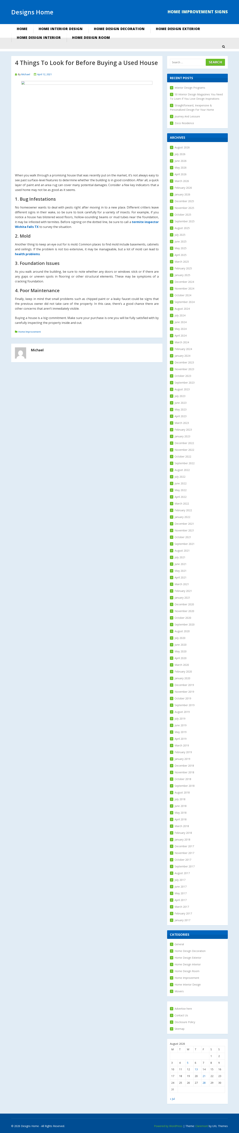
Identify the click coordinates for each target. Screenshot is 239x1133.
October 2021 (183, 537)
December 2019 (184, 685)
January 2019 (182, 759)
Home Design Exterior (178, 29)
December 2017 (184, 846)
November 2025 (184, 208)
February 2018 (183, 833)
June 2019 (181, 725)
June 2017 (181, 886)
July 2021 (180, 557)
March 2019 (182, 745)
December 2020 (184, 604)
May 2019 (181, 732)
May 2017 (181, 893)
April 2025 (181, 255)
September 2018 (185, 786)
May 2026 (181, 167)
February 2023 (183, 429)
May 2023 (181, 409)
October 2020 (183, 618)
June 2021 (181, 564)
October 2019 (183, 698)
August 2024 (182, 308)
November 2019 (184, 691)
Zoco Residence (184, 123)
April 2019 (181, 738)
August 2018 (182, 792)
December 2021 (184, 523)
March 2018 (182, 826)
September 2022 (185, 463)
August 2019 (182, 712)
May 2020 (181, 651)
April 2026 (181, 174)
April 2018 (181, 819)
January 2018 (182, 839)
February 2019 (183, 752)
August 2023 (182, 389)
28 (204, 1082)
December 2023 (184, 362)
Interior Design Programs (190, 87)
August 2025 (182, 228)
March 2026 (182, 181)
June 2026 (181, 161)
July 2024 (180, 315)
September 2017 (185, 866)
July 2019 (180, 718)
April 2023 (181, 416)
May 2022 (181, 490)
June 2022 (181, 483)
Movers (179, 991)
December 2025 (184, 201)
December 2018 (184, 765)
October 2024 (183, 295)
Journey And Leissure (187, 116)
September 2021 (185, 544)
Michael (25, 74)
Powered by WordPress (168, 1126)
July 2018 (180, 799)
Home (22, 29)
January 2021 (182, 597)
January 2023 (182, 436)
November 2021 (184, 530)
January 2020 (182, 678)
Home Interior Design (61, 29)
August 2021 (182, 550)
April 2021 (181, 577)
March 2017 (182, 906)
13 (196, 1069)
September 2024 (185, 302)
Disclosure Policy (185, 1022)
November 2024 (184, 288)
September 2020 (185, 624)
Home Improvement (29, 331)
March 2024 (182, 342)
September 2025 (185, 221)
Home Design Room (91, 37)
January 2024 (182, 355)
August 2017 (182, 873)
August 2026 (182, 147)
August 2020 (182, 631)
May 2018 (181, 812)
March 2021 (182, 584)
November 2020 (184, 611)
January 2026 (182, 194)
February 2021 (183, 591)
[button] (223, 46)
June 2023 (181, 402)
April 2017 (181, 900)
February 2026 (183, 187)
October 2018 (183, 779)
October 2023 (183, 376)
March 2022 (182, 503)
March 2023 (182, 423)
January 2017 (182, 920)
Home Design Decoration (119, 29)
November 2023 (184, 369)
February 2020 (183, 671)
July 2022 (180, 476)
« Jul (172, 1099)
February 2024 (183, 349)
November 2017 (184, 853)
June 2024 (181, 322)
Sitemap (179, 1029)
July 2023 (180, 396)
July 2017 (180, 880)
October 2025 (183, 214)
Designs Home (32, 12)
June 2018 (181, 806)
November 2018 (184, 772)
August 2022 (182, 470)
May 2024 (181, 329)
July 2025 (180, 234)
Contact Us (181, 1015)
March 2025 (182, 261)
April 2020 (181, 658)
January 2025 (182, 275)
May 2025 (181, 248)
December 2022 (184, 443)
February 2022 (183, 510)
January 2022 (182, 517)
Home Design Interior (39, 37)
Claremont (201, 1126)
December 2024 (184, 282)
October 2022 (183, 456)
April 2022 (181, 497)
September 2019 (185, 705)
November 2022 (184, 450)
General (179, 944)
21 (204, 1076)
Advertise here (183, 1008)
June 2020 (181, 644)
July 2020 (180, 638)
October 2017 (183, 859)
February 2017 (183, 913)
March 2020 (182, 665)
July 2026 (180, 154)
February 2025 (183, 268)
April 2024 (181, 335)
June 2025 (181, 241)
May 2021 (181, 570)
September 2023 (185, 382)
